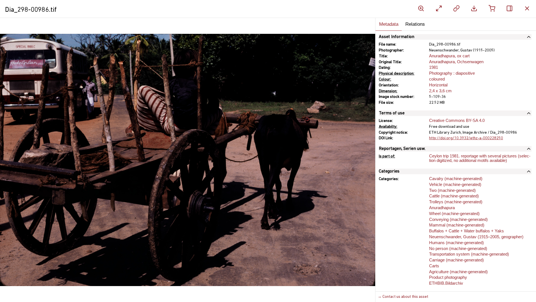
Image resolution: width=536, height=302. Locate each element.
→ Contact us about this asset (403, 297)
